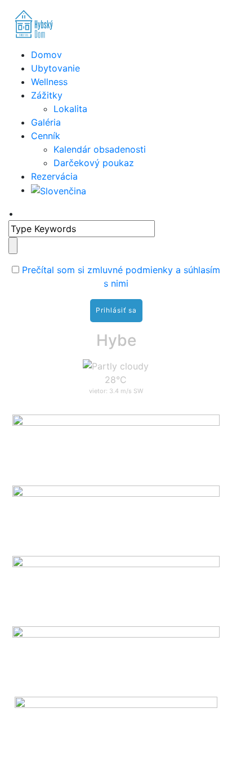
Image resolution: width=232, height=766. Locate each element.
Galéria (46, 122)
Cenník (45, 135)
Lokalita (70, 108)
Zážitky (47, 95)
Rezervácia (54, 176)
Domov (46, 54)
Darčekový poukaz (93, 162)
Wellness (49, 81)
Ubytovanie (55, 68)
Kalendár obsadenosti (99, 149)
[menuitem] (58, 189)
